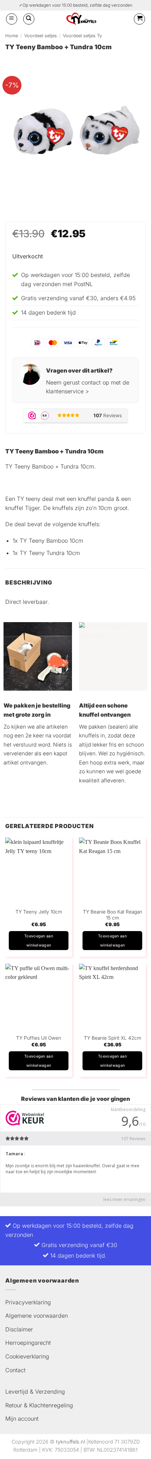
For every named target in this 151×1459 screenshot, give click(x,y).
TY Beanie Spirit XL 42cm (112, 1038)
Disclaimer (19, 1329)
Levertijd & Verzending (35, 1391)
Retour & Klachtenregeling (39, 1405)
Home (11, 35)
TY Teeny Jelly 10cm (38, 912)
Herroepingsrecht (28, 1342)
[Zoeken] (28, 19)
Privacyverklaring (28, 1302)
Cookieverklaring (27, 1356)
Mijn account (22, 1418)
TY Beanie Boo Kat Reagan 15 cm (112, 915)
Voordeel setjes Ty (82, 35)
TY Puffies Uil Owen (38, 1038)
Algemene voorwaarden (36, 1315)
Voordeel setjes (40, 35)
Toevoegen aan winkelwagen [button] (38, 941)
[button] (11, 19)
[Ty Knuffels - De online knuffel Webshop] (81, 19)
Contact (15, 1370)
